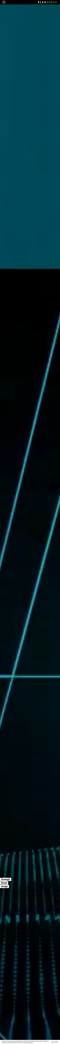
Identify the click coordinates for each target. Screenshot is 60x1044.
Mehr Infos (30, 1042)
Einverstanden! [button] (54, 1042)
